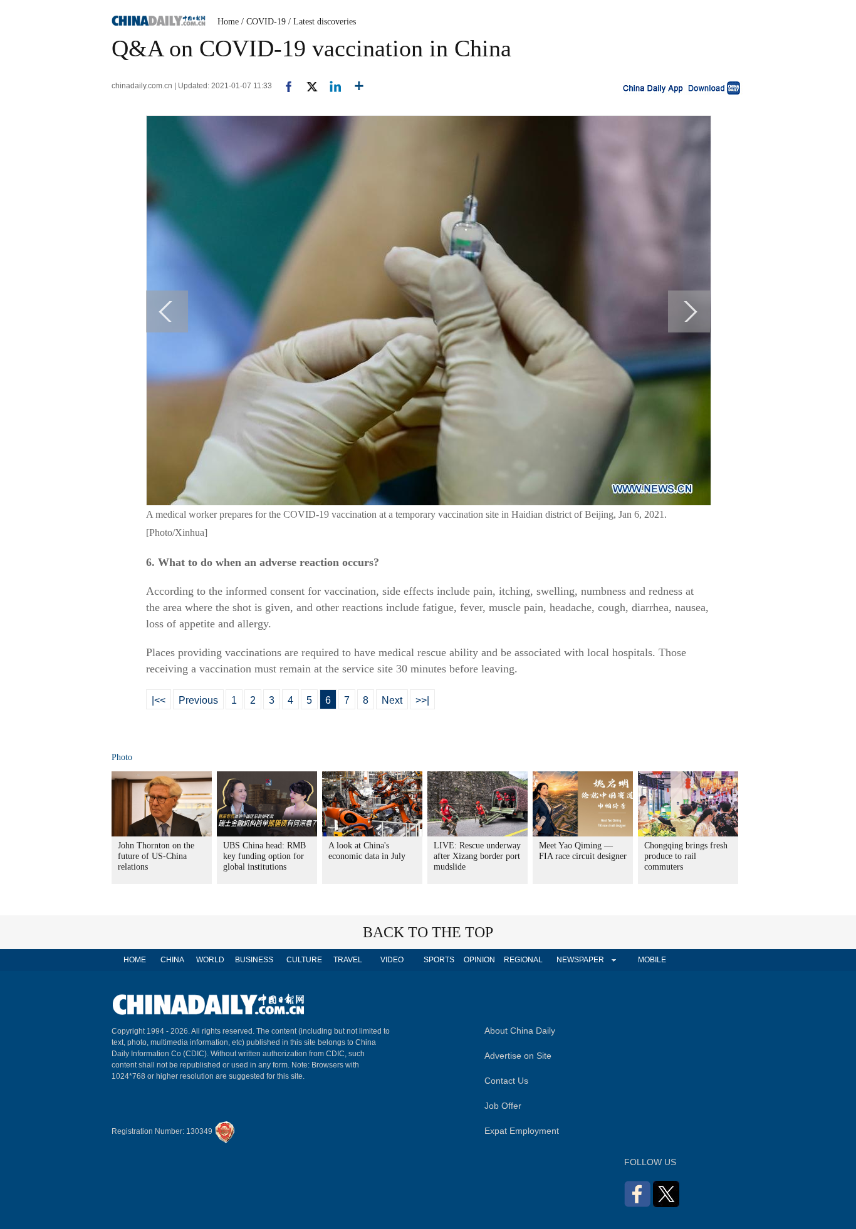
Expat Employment (521, 1131)
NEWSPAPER (579, 959)
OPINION (479, 959)
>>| (422, 700)
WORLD (210, 959)
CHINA (172, 959)
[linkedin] (331, 85)
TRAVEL (347, 959)
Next (392, 700)
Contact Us (506, 1081)
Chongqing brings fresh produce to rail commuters (686, 856)
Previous (198, 700)
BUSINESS (254, 959)
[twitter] (307, 85)
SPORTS (439, 959)
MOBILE (652, 959)
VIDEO (392, 959)
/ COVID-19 (263, 21)
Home (228, 21)
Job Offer (502, 1106)
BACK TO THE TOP (428, 932)
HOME (134, 959)
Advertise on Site (517, 1056)
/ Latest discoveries (322, 21)
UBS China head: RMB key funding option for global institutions (264, 856)
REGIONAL (523, 959)
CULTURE (304, 959)
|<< (158, 700)
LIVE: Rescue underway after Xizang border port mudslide (477, 856)
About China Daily (519, 1031)
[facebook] (284, 85)
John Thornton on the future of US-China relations (156, 856)
